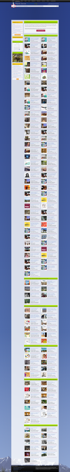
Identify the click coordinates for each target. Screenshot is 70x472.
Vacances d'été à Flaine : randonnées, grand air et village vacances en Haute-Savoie (17, 66)
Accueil (13, 6)
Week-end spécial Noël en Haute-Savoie (17, 28)
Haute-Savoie (26, 3)
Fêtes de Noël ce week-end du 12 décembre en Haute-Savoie (17, 30)
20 (16, 48)
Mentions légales (25, 471)
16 (19, 47)
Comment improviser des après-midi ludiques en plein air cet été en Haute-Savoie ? (17, 76)
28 (17, 49)
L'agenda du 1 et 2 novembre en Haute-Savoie (17, 32)
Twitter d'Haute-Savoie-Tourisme (18, 468)
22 (18, 48)
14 (17, 47)
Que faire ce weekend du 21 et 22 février (17, 24)
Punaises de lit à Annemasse (17, 469)
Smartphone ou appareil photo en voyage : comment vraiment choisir (17, 68)
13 (16, 47)
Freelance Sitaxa (20, 471)
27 (16, 49)
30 (19, 49)
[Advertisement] (35, 13)
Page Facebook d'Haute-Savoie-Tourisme (19, 467)
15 (18, 47)
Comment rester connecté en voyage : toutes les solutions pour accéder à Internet (17, 73)
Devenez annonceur (30, 471)
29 (18, 49)
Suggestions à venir (17, 34)
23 (19, 48)
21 (17, 48)
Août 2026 (17, 43)
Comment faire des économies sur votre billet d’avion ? (17, 71)
